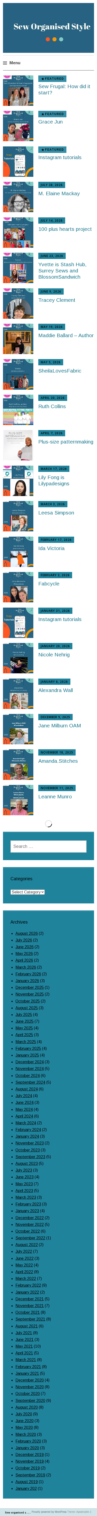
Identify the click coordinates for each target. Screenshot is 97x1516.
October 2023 (27, 1150)
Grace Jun (50, 122)
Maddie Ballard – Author (66, 335)
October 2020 (27, 1393)
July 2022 (23, 1251)
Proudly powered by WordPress (49, 1512)
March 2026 (25, 967)
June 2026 (24, 947)
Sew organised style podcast (24, 1512)
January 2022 (27, 1292)
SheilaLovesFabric (59, 371)
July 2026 (23, 940)
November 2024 (29, 1069)
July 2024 (23, 1096)
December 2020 (29, 1380)
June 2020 (24, 1421)
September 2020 (30, 1400)
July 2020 (23, 1414)
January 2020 (27, 1448)
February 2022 (28, 1285)
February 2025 (28, 1048)
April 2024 (24, 1116)
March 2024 (25, 1123)
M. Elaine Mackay (59, 193)
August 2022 (26, 1245)
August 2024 (26, 1089)
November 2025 (29, 994)
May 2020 (24, 1427)
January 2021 (27, 1373)
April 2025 (24, 1035)
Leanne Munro (55, 796)
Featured (54, 78)
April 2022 (24, 1272)
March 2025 (25, 1042)
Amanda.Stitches (58, 761)
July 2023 (23, 1170)
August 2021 (26, 1326)
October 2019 (27, 1468)
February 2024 (28, 1130)
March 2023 (25, 1197)
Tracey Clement (56, 300)
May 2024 (24, 1109)
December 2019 (29, 1455)
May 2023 (24, 1184)
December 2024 (29, 1062)
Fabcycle (48, 583)
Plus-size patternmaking (65, 441)
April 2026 (24, 960)
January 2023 (27, 1211)
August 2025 (26, 1008)
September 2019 (30, 1475)
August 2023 (26, 1163)
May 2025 (24, 1028)
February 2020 (28, 1441)
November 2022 (29, 1224)
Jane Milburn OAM (59, 725)
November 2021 (29, 1306)
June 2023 (24, 1177)
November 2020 (29, 1387)
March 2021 (25, 1360)
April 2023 (24, 1191)
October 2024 (27, 1076)
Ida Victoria (51, 548)
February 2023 (28, 1204)
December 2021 (29, 1299)
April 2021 (24, 1353)
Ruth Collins (52, 406)
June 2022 (24, 1258)
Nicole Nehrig (54, 654)
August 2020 (26, 1407)
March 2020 (25, 1434)
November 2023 (29, 1143)
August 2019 (26, 1482)
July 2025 (23, 1014)
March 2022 (25, 1278)
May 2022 (24, 1265)
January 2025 (27, 1055)
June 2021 (24, 1339)
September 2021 (30, 1319)
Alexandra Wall (55, 690)
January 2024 (27, 1136)
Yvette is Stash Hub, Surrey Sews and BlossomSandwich (62, 270)
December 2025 (29, 987)
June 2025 (24, 1021)
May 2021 (24, 1346)
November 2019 (29, 1461)
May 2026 (24, 953)
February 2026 (28, 974)
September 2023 (30, 1157)
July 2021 (23, 1333)
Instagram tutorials (60, 157)
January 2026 (27, 981)
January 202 (26, 1488)
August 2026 (26, 933)
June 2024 (24, 1102)
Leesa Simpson (56, 512)
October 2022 (27, 1231)
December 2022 (29, 1218)
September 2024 (30, 1082)
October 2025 (27, 1001)
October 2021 (27, 1312)
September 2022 (30, 1238)
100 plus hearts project (65, 229)
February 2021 (28, 1367)
